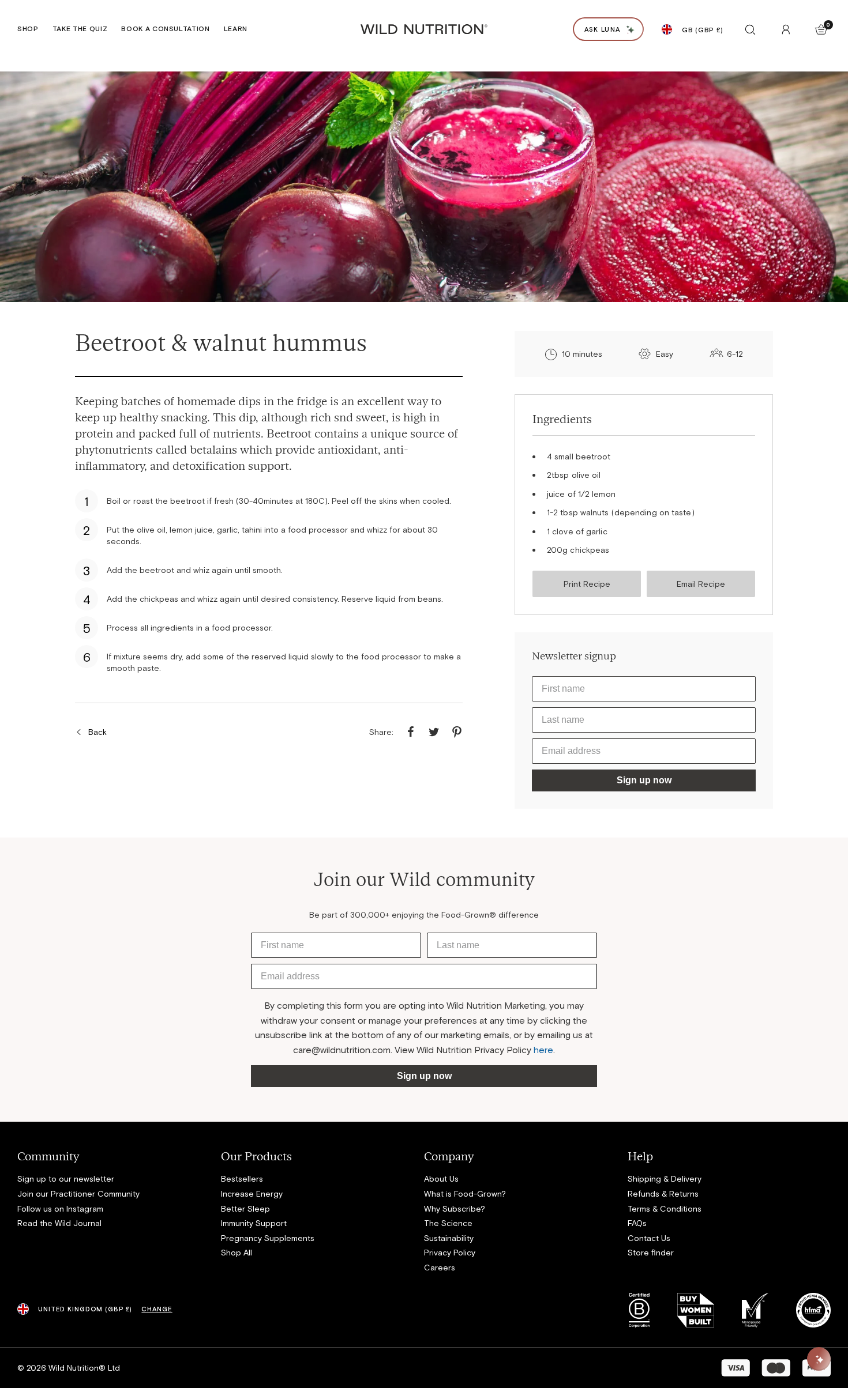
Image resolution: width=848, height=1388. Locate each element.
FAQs (637, 1223)
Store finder (651, 1252)
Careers (439, 1267)
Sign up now (644, 780)
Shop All (236, 1252)
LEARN (235, 28)
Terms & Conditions (664, 1208)
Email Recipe (701, 584)
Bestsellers (242, 1178)
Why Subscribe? (454, 1208)
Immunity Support (254, 1223)
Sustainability (449, 1238)
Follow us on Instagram (60, 1208)
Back (97, 732)
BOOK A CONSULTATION (165, 28)
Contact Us (649, 1238)
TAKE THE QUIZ (80, 28)
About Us (441, 1178)
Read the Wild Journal (59, 1223)
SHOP (28, 28)
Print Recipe (587, 584)
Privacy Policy (449, 1252)
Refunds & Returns (663, 1193)
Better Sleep (245, 1208)
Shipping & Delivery (664, 1178)
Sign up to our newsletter (65, 1178)
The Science (448, 1223)
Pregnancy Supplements (267, 1238)
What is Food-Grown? (465, 1193)
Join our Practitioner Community (78, 1193)
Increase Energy (252, 1193)
